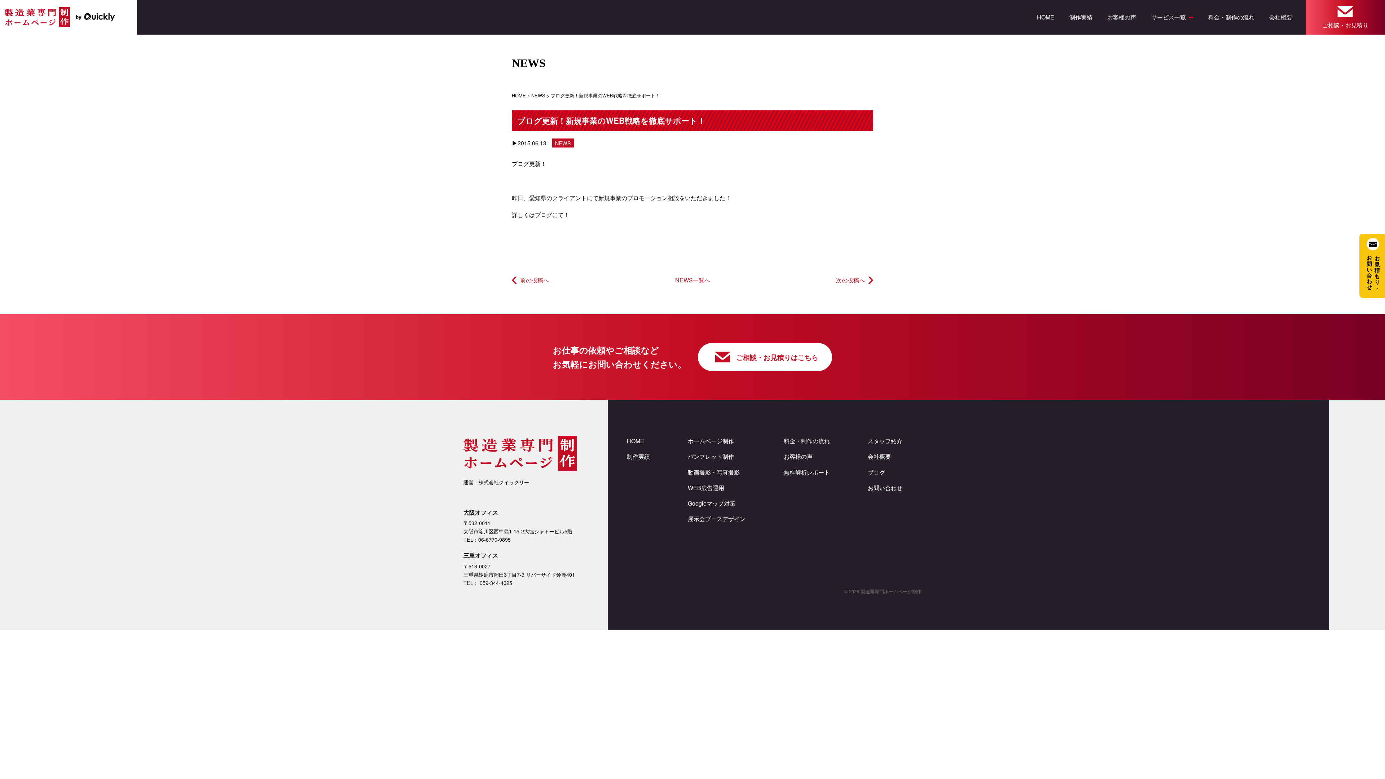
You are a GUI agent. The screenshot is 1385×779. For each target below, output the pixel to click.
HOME (1045, 17)
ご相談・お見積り (1345, 25)
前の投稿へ (534, 280)
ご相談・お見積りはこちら (777, 357)
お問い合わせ (885, 488)
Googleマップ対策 (711, 503)
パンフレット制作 (711, 456)
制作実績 (1080, 17)
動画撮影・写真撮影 (714, 472)
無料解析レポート (807, 472)
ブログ (543, 215)
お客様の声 (1121, 17)
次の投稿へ (850, 280)
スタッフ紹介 (885, 441)
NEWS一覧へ (692, 280)
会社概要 (1280, 17)
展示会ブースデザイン (717, 519)
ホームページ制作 (711, 441)
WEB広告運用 (706, 488)
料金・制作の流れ (1231, 17)
